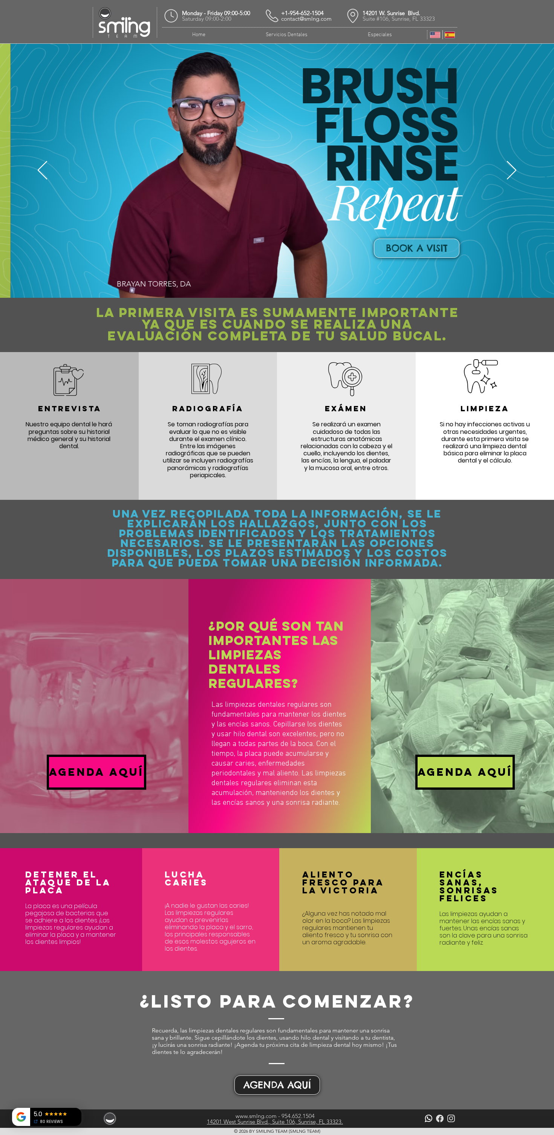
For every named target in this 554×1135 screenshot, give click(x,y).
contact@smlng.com (306, 18)
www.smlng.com (256, 1116)
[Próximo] (511, 171)
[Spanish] (450, 34)
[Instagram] (451, 1118)
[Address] (352, 15)
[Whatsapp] (428, 1118)
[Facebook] (440, 1118)
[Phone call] (272, 15)
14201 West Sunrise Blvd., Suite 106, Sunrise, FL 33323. (275, 1121)
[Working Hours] (171, 15)
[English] (435, 34)
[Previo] (42, 171)
